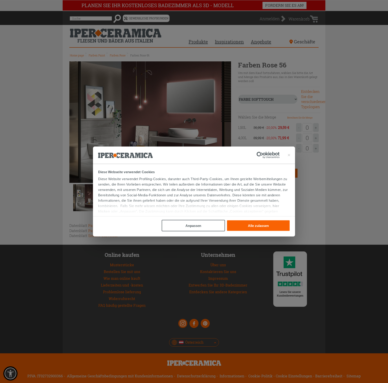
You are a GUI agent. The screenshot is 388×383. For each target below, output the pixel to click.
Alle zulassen (258, 225)
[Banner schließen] (289, 155)
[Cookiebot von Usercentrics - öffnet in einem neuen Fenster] (268, 155)
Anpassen (193, 225)
